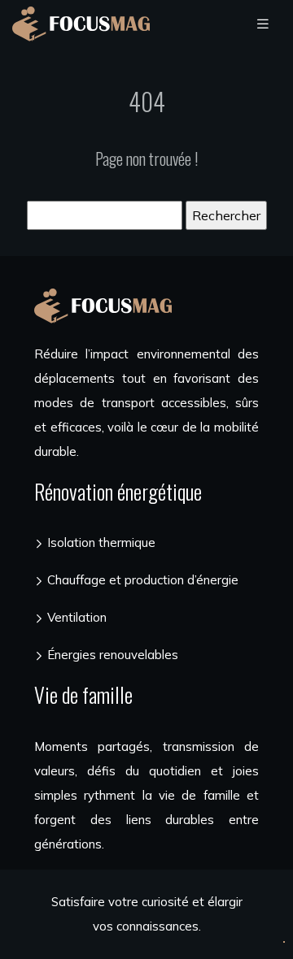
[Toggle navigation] (263, 24)
